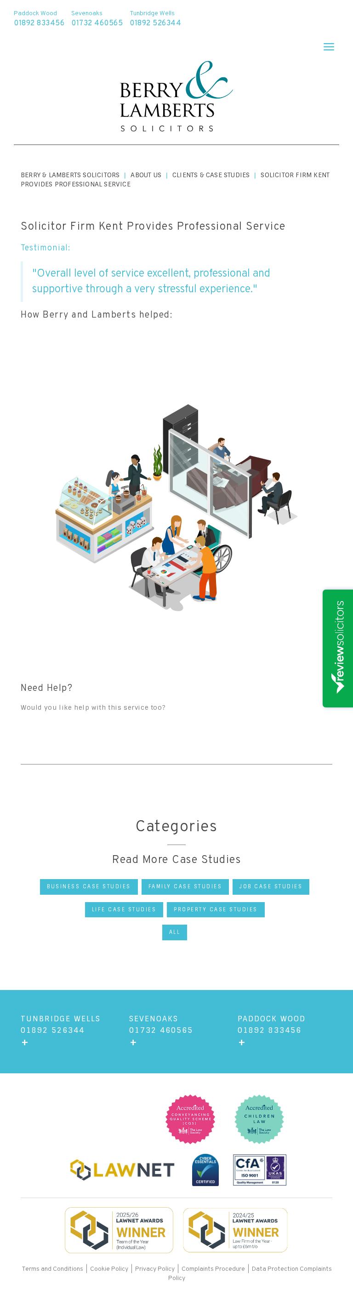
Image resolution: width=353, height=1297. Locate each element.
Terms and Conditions (53, 1269)
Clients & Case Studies (211, 175)
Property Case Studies (216, 909)
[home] (176, 97)
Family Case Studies (185, 886)
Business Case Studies (89, 886)
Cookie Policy (109, 1269)
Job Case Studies (270, 886)
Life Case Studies (124, 909)
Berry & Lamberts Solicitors (70, 175)
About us (146, 175)
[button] (324, 43)
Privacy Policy (155, 1269)
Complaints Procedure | (217, 1269)
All (175, 932)
